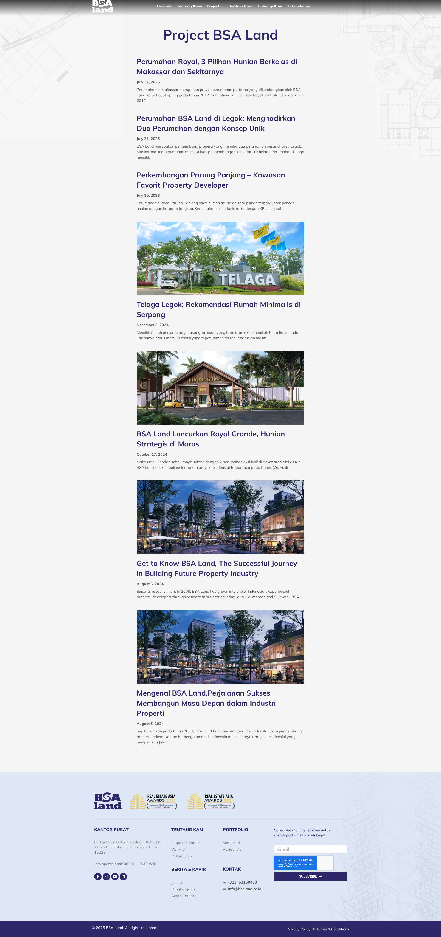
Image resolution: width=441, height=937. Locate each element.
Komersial (231, 842)
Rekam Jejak (181, 856)
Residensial (233, 849)
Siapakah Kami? (185, 842)
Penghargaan (183, 889)
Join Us (177, 882)
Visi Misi (178, 849)
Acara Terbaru (183, 895)
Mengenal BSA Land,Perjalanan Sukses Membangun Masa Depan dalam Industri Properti (206, 703)
